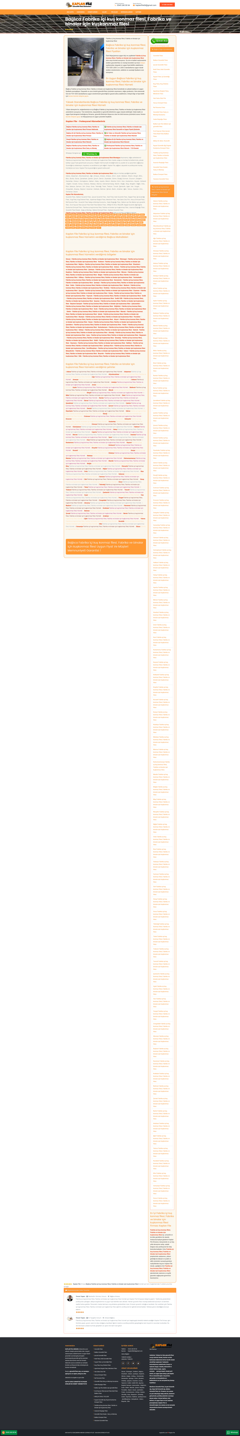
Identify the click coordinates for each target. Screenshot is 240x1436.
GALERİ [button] (104, 12)
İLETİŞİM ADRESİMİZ (167, 4)
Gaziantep (129, 217)
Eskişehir (123, 217)
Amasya (93, 214)
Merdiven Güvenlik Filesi (157, 1387)
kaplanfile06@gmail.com (146, 5)
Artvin (108, 214)
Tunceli (78, 225)
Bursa (67, 217)
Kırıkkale (128, 225)
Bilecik (124, 214)
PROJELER (114, 12)
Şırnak (138, 225)
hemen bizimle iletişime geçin (78, 96)
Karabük (83, 227)
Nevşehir (98, 222)
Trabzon (72, 225)
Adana (67, 214)
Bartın (143, 225)
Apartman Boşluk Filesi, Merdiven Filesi (105, 1368)
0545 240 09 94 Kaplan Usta (159, 46)
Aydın (113, 214)
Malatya (143, 220)
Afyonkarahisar (81, 214)
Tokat (67, 225)
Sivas (135, 222)
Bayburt (116, 225)
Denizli (89, 217)
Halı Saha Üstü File (159, 98)
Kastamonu (103, 220)
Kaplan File (172, 1432)
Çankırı (79, 217)
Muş (93, 222)
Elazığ (105, 217)
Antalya (103, 214)
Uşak (89, 225)
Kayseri (109, 220)
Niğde (103, 222)
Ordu (107, 222)
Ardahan (68, 227)
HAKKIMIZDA (81, 12)
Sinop (130, 222)
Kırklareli (115, 220)
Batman (133, 225)
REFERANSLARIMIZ (126, 12)
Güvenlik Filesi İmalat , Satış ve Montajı (105, 1414)
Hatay (72, 220)
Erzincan (111, 217)
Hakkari (68, 220)
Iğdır (73, 227)
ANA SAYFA (70, 12)
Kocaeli (126, 220)
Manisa (68, 222)
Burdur (142, 214)
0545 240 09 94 (123, 5)
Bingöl (128, 214)
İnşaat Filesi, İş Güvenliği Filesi (103, 1362)
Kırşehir (121, 220)
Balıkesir (118, 214)
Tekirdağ (140, 222)
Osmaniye (93, 227)
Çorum (84, 217)
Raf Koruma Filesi (159, 107)
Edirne (101, 217)
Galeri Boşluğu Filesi (160, 119)
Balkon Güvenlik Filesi (160, 60)
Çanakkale (73, 217)
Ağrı (88, 214)
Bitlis (133, 214)
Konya (131, 220)
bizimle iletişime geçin (73, 117)
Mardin (83, 222)
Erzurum (117, 217)
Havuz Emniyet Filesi (160, 103)
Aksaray (110, 225)
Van (93, 225)
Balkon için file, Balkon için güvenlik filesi (105, 1388)
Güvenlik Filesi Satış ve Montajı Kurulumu (106, 1381)
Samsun (122, 222)
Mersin (83, 220)
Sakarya (116, 222)
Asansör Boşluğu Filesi (160, 162)
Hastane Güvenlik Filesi (161, 179)
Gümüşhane (143, 217)
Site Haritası (153, 1349)
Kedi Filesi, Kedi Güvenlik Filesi (103, 1359)
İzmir (93, 220)
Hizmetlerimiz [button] (93, 12)
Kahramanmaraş (75, 222)
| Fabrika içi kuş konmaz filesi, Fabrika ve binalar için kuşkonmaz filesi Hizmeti (94, 372)
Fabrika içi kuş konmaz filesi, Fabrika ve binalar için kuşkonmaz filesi (161, 155)
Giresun (136, 217)
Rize (111, 222)
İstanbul (88, 220)
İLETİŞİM (138, 12)
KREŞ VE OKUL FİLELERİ (161, 141)
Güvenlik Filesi (158, 56)
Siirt (127, 222)
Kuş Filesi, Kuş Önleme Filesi (102, 1365)
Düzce (98, 227)
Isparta (77, 220)
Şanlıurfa (84, 225)
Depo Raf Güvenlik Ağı (158, 1389)
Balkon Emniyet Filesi (160, 174)
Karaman (121, 225)
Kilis (88, 227)
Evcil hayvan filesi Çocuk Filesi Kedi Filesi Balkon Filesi (161, 133)
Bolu (137, 214)
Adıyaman (73, 214)
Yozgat (97, 225)
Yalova (77, 227)
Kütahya (137, 220)
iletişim (142, 63)
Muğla (88, 222)
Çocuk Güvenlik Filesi (160, 65)
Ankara (98, 214)
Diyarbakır (95, 217)
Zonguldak (103, 225)
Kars (97, 220)
